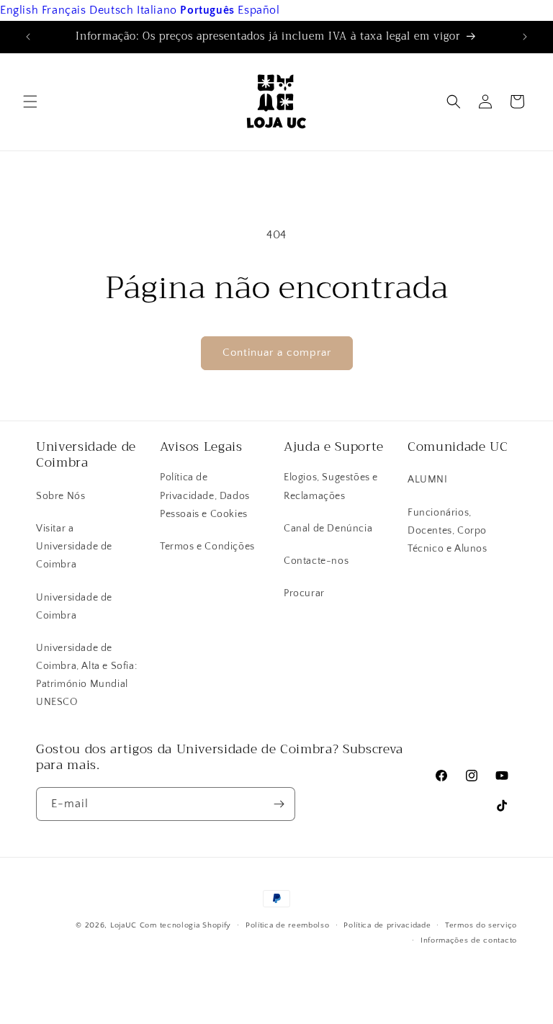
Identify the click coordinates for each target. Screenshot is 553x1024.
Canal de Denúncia (328, 528)
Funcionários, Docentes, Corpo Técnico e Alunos (447, 530)
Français (64, 10)
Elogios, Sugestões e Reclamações (331, 486)
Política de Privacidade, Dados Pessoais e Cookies (205, 495)
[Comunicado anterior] (28, 37)
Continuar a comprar (276, 352)
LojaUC (123, 925)
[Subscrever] (279, 804)
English (19, 10)
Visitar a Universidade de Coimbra (74, 546)
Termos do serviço (481, 925)
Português (207, 10)
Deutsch (111, 10)
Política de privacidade (387, 925)
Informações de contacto (469, 940)
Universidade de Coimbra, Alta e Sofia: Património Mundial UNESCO (86, 675)
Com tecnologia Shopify (185, 925)
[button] (30, 101)
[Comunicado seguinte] (525, 37)
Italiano (157, 10)
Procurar (304, 593)
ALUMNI (428, 479)
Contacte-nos (316, 561)
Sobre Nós (60, 496)
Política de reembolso (288, 925)
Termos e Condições (207, 546)
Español (258, 10)
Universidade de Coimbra (74, 606)
